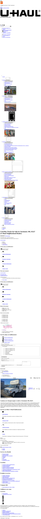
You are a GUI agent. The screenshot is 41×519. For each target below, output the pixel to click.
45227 (3, 229)
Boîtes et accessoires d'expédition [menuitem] (9, 175)
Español (3, 449)
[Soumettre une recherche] (10, 26)
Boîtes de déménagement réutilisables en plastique (10, 471)
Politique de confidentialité (6, 511)
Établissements (6, 514)
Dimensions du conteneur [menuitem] (8, 129)
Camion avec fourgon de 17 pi (10, 350)
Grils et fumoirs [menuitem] (6, 221)
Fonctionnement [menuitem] (6, 201)
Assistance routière (5, 454)
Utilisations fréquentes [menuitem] (7, 125)
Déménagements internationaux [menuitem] (8, 126)
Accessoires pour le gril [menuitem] (7, 220)
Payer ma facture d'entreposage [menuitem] (8, 150)
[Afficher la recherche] (3, 25)
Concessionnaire (5, 493)
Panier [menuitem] (4, 31)
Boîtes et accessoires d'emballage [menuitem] (7, 171)
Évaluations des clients (6, 460)
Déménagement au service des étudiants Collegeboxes (11, 481)
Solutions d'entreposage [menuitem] (7, 179)
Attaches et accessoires (6, 476)
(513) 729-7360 (2, 240)
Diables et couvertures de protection (8, 468)
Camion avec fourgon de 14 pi (10, 349)
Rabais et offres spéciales (6, 482)
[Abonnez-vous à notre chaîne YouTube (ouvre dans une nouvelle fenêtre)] (3, 503)
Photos (4, 243)
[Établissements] (4, 25)
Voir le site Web (4, 244)
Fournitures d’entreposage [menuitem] (8, 152)
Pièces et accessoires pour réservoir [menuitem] (9, 224)
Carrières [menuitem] (3, 29)
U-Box (11, 121)
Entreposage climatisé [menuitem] (7, 146)
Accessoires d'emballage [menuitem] (7, 174)
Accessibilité (4, 459)
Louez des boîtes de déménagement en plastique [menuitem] (11, 180)
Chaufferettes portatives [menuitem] (7, 222)
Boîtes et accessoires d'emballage (17, 171)
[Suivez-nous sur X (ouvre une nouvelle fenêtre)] (3, 502)
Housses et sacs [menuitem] (6, 176)
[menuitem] (16, 145)
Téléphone (3, 360)
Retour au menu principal (8, 122)
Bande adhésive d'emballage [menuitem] (8, 178)
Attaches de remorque (5, 427)
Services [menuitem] (6, 203)
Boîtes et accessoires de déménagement (8, 478)
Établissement (3, 345)
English (3, 448)
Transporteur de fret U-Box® (7, 494)
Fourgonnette (7, 353)
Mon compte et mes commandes (7, 455)
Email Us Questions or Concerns (7, 373)
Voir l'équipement (4, 356)
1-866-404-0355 (5, 371)
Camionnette (7, 352)
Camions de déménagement (6, 254)
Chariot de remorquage (8, 354)
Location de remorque (5, 466)
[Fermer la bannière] (1, 0)
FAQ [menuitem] (5, 84)
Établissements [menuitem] (5, 30)
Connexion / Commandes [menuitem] (6, 32)
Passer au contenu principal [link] (4, 7)
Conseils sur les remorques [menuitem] (8, 83)
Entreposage (8, 141)
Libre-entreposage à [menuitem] (8, 144)
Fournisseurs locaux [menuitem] (7, 200)
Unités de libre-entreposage (6, 470)
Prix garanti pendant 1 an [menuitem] (6, 28)
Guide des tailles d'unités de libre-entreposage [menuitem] (10, 148)
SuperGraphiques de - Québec (8, 487)
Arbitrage (3, 510)
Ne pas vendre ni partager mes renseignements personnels (11, 513)
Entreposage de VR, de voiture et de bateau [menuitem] (10, 147)
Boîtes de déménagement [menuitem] (7, 173)
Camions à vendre (5, 249)
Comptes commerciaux (6, 475)
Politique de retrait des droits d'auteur (8, 512)
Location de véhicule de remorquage (8, 467)
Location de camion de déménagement (8, 464)
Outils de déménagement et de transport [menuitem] (10, 177)
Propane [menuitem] (3, 217)
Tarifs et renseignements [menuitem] (7, 123)
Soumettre (3, 366)
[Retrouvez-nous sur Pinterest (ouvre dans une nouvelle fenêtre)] (3, 499)
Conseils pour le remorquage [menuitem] (8, 99)
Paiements (4, 456)
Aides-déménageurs (11, 197)
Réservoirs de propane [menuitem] (7, 223)
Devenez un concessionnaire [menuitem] (6, 37)
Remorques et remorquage (6, 259)
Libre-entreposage (5, 414)
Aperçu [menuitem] (5, 199)
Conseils (3, 457)
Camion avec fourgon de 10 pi (10, 348)
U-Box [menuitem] (5, 121)
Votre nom (3, 359)
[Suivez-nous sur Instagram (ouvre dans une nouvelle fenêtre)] (3, 498)
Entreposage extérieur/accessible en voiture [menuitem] (10, 149)
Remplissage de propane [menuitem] (7, 219)
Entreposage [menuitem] (4, 141)
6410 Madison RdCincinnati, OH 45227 (4, 275)
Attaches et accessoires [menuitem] (7, 85)
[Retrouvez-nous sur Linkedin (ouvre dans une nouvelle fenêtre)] (3, 501)
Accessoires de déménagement (6, 263)
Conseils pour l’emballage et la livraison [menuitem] (11, 127)
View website (4, 279)
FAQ (3, 458)
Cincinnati (4, 228)
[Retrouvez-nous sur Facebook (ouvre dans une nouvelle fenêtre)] (3, 496)
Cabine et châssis (8, 351)
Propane (6, 217)
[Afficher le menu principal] (1, 9)
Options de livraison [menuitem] (7, 124)
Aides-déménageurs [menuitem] (5, 197)
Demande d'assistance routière (6, 447)
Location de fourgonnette (6, 465)
